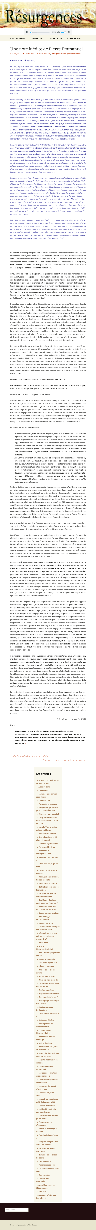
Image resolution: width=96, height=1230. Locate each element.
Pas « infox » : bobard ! (48, 883)
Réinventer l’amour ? (47, 833)
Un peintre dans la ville (48, 993)
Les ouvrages (74, 38)
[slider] (40, 32)
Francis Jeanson (44, 54)
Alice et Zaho (44, 786)
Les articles (55, 38)
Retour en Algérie (46, 1020)
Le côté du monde (46, 1105)
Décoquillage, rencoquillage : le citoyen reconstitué (47, 936)
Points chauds (17, 38)
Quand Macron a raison (48, 913)
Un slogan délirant (46, 990)
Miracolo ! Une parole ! (48, 814)
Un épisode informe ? (48, 997)
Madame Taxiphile (46, 959)
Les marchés (37, 38)
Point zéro (43, 942)
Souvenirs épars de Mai (48, 962)
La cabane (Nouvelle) (48, 843)
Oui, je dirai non (45, 1043)
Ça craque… (44, 790)
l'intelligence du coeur (59, 54)
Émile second (44, 1161)
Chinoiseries (44, 1175)
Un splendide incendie (48, 980)
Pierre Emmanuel (74, 54)
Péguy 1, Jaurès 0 (46, 966)
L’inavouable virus (46, 847)
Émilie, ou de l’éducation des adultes (29, 756)
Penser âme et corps (47, 804)
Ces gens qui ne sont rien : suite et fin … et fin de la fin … (47, 820)
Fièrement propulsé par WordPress (23, 1225)
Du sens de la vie (45, 923)
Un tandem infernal (47, 976)
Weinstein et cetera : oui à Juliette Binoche (64, 759)
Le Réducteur (44, 800)
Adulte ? (42, 1191)
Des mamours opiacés (48, 1165)
